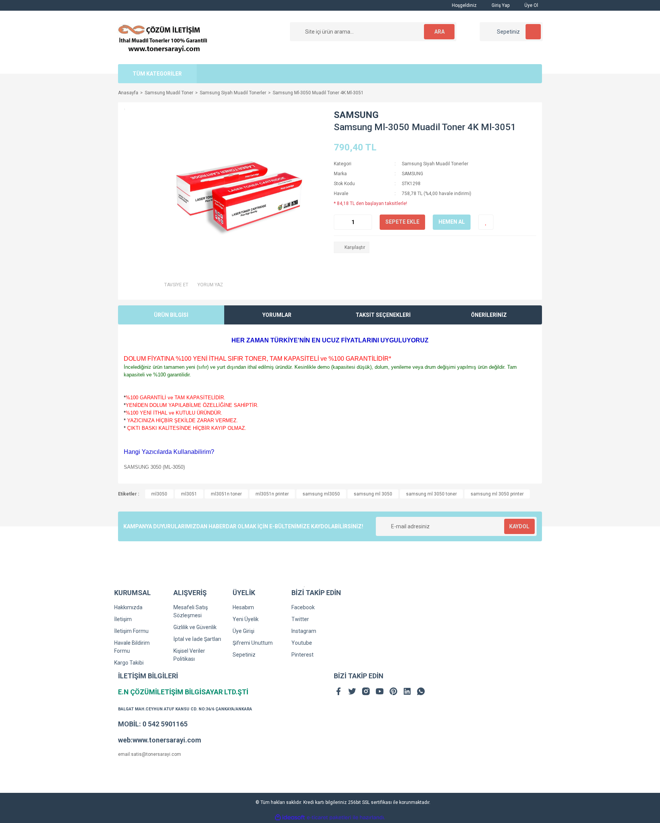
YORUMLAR (276, 315)
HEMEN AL (451, 222)
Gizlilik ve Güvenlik (195, 627)
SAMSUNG (356, 115)
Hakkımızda (128, 607)
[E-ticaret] (329, 817)
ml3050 (159, 494)
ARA (439, 32)
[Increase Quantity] (366, 222)
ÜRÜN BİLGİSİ (171, 315)
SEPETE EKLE (402, 222)
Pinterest (302, 655)
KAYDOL (519, 526)
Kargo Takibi (129, 663)
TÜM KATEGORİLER (157, 74)
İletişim (123, 619)
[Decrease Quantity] (340, 222)
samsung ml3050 (321, 494)
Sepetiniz (244, 655)
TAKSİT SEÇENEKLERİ (383, 315)
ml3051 (189, 494)
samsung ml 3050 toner (431, 494)
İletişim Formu (131, 631)
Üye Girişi (243, 631)
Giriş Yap (500, 5)
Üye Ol (530, 5)
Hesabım (243, 607)
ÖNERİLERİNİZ (489, 315)
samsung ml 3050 (373, 494)
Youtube (301, 643)
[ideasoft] (290, 817)
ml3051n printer (272, 494)
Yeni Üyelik (246, 619)
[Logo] (163, 37)
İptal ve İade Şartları (197, 639)
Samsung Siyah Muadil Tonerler (435, 163)
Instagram (303, 631)
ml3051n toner (226, 494)
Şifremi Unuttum (253, 643)
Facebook (303, 607)
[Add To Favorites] (485, 222)
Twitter (300, 619)
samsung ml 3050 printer (497, 494)
